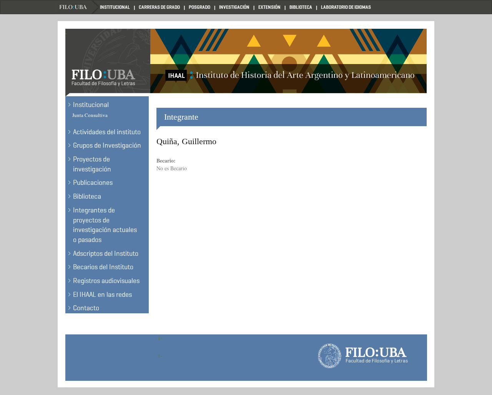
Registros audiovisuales (106, 280)
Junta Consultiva (90, 115)
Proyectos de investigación (92, 164)
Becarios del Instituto (103, 267)
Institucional (115, 7)
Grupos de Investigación (107, 145)
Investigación (234, 7)
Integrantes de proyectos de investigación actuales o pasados (105, 225)
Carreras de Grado (159, 7)
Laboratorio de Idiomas (346, 7)
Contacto (86, 308)
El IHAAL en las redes (102, 294)
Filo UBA (79, 7)
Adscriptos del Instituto (105, 253)
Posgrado (199, 7)
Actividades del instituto (107, 132)
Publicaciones (93, 182)
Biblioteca (300, 7)
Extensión (269, 7)
